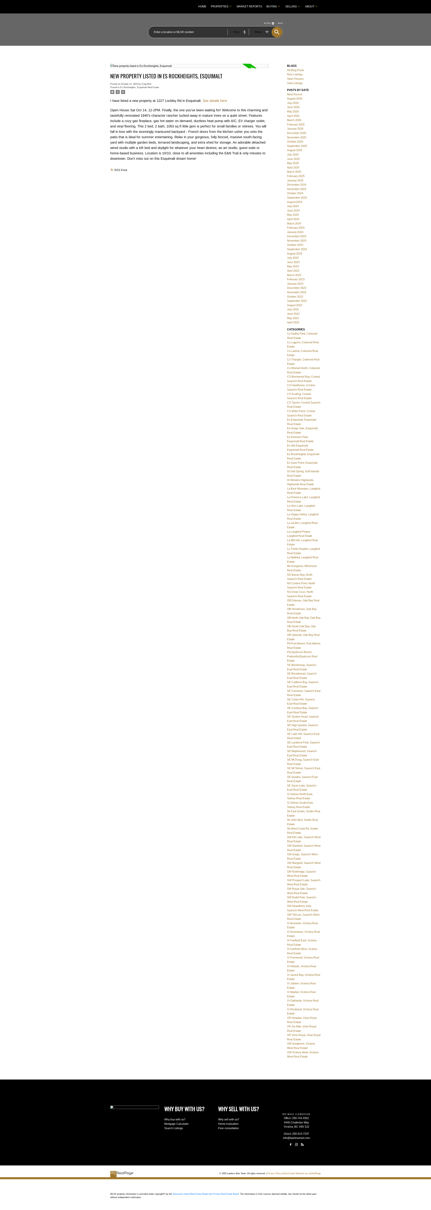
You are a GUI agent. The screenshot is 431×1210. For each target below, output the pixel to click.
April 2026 (293, 115)
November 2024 (296, 189)
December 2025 (296, 133)
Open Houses (295, 78)
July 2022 (293, 309)
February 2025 (296, 176)
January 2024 (295, 232)
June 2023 (293, 262)
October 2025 (295, 141)
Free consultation (228, 1128)
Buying (272, 6)
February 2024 (296, 227)
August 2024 (294, 202)
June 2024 (293, 210)
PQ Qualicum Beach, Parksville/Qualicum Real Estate (302, 656)
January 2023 (295, 283)
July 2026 (293, 103)
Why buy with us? (174, 1119)
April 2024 (293, 219)
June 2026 (293, 107)
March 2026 (294, 120)
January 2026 (295, 128)
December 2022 (296, 287)
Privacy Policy (274, 1173)
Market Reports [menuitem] (249, 6)
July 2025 (293, 154)
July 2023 (293, 257)
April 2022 (293, 322)
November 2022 (296, 292)
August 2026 (294, 98)
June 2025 (293, 159)
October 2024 (295, 193)
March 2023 (294, 275)
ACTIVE (267, 23)
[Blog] (302, 1144)
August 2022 (294, 305)
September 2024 (297, 197)
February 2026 (296, 124)
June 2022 (293, 313)
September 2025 (297, 146)
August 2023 (294, 253)
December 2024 (296, 184)
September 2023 (297, 249)
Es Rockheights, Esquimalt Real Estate (139, 87)
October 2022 (295, 296)
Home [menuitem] (202, 6)
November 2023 (296, 240)
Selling (291, 6)
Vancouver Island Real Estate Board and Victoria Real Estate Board (206, 1194)
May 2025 (293, 163)
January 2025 (295, 180)
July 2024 (293, 206)
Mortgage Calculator (176, 1123)
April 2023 (293, 270)
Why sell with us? (228, 1119)
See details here (215, 101)
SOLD (280, 23)
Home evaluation (228, 1123)
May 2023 (293, 266)
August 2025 (294, 150)
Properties (219, 6)
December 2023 (296, 236)
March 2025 (294, 171)
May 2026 (293, 111)
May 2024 (293, 214)
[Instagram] (296, 1144)
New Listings (295, 74)
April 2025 (293, 167)
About (309, 6)
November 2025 (296, 137)
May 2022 (293, 318)
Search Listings (173, 1128)
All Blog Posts (295, 70)
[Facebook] (290, 1144)
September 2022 (297, 300)
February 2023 (296, 279)
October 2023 (295, 244)
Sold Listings (295, 83)
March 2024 (294, 223)
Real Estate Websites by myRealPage (302, 1173)
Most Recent (294, 94)
